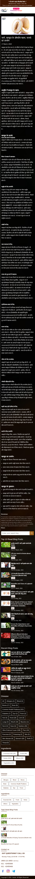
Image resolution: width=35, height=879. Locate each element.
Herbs (25, 800)
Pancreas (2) (6, 734)
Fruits (17, 800)
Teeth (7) (30, 738)
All (3, 701)
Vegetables (15, 803)
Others (5, 803)
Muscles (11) (25, 722)
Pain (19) (26, 730)
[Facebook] (2, 871)
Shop (11, 13)
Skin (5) (27, 734)
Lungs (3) (5, 722)
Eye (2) (15, 713)
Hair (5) (4, 718)
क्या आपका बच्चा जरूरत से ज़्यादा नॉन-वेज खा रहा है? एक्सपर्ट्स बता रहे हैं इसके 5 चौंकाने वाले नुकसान (22, 678)
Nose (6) (13, 726)
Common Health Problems (19, 784)
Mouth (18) (14, 722)
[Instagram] (8, 871)
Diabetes (6, 788)
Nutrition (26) (22, 726)
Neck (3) (5, 726)
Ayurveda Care (14, 15)
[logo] (4, 10)
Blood (14, 780)
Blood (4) (20, 701)
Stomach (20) (19, 738)
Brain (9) (15, 705)
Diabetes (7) (6, 713)
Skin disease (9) (7, 738)
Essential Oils (7, 800)
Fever (21, 788)
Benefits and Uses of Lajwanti (21, 583)
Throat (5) (5, 742)
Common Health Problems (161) (13, 709)
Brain (4, 784)
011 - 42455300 (7, 864)
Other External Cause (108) (11, 730)
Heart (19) (13, 718)
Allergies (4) (11, 701)
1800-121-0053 (7, 861)
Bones (22, 780)
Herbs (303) (7, 758)
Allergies (5, 780)
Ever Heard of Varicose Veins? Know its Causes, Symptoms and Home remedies (22, 604)
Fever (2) (23, 713)
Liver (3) (21, 718)
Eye (14, 788)
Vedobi (14, 877)
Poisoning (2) (17, 734)
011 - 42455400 (7, 866)
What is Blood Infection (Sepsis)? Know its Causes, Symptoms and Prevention (21, 636)
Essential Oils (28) (9, 753)
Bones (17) (6, 705)
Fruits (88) (23, 753)
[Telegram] (13, 871)
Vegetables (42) (8, 763)
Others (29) (19, 758)
